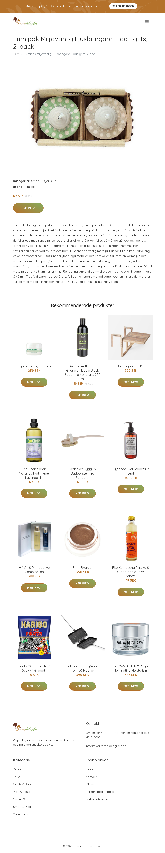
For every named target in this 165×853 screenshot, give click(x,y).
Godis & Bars (22, 784)
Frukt (16, 777)
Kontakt (91, 777)
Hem (16, 54)
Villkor (90, 784)
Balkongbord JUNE (131, 366)
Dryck (17, 769)
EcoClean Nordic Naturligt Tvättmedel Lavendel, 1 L (34, 473)
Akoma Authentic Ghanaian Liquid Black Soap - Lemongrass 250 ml (82, 372)
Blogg (90, 769)
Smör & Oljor (40, 181)
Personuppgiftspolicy (101, 792)
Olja (54, 181)
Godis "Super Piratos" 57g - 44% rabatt (34, 668)
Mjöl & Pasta (22, 792)
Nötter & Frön (22, 799)
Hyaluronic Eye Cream (34, 366)
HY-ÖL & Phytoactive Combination (34, 570)
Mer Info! (28, 208)
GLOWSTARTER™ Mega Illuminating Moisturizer (131, 668)
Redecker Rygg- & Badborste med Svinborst (82, 473)
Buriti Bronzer (83, 568)
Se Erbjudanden (123, 6)
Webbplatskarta (97, 799)
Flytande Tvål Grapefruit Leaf (131, 471)
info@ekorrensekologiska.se (106, 746)
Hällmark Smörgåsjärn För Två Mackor (82, 668)
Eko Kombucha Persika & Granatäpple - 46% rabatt (130, 572)
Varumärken (21, 814)
